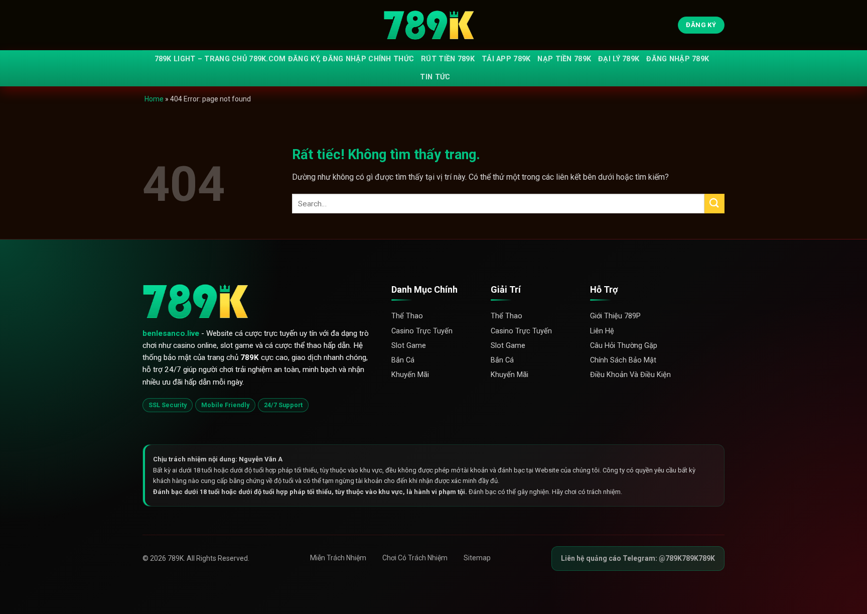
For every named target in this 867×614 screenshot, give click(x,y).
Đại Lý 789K (618, 59)
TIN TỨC (435, 77)
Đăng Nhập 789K (677, 59)
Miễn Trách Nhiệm (338, 558)
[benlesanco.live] (433, 25)
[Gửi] (714, 203)
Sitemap (477, 558)
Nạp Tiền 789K (564, 59)
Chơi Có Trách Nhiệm (415, 558)
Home (154, 99)
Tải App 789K (506, 59)
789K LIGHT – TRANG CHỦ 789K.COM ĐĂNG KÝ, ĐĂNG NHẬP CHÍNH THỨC (284, 59)
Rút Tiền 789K (448, 59)
